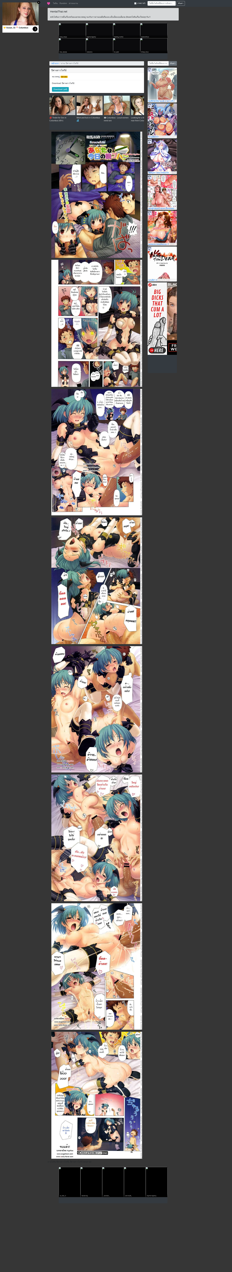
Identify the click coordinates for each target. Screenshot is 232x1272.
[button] (60, 89)
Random (63, 3)
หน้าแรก (55, 63)
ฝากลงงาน (73, 3)
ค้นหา (180, 3)
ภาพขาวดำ (141, 3)
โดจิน (55, 3)
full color (64, 77)
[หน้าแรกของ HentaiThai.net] (48, 3)
